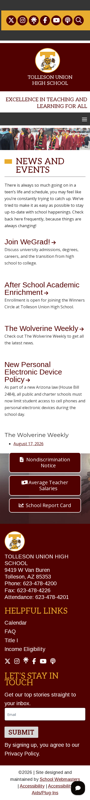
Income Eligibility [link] (24, 649)
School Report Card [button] (48, 505)
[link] (11, 20)
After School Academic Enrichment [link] (42, 288)
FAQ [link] (10, 631)
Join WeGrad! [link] (27, 242)
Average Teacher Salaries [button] (48, 485)
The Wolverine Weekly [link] (41, 328)
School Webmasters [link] (60, 779)
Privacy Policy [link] (21, 753)
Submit (21, 732)
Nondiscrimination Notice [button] (48, 462)
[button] (84, 119)
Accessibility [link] (32, 786)
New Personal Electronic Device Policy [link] (33, 371)
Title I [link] (11, 640)
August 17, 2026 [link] (29, 443)
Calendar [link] (15, 623)
